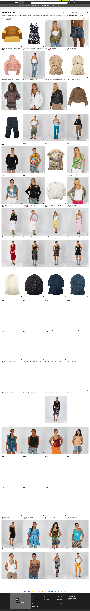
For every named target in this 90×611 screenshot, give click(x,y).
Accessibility (74, 609)
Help (32, 596)
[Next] (87, 12)
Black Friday (57, 600)
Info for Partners (58, 602)
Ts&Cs (71, 609)
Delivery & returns (34, 599)
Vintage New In (63, 12)
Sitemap (33, 603)
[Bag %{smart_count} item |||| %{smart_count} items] (74, 2)
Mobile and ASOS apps (59, 596)
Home (2, 10)
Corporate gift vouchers (59, 599)
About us (45, 596)
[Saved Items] (72, 2)
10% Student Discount (35, 602)
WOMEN (21, 2)
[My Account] (69, 2)
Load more (45, 587)
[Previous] (59, 12)
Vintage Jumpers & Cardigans (81, 12)
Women (6, 10)
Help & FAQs (70, 0)
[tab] (16, 5)
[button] (68, 599)
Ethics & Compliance (35, 606)
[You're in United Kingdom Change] (74, 0)
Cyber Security (46, 602)
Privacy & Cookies (67, 609)
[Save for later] (21, 46)
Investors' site (45, 600)
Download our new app (63, 0)
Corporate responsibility (47, 599)
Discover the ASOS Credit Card (60, 603)
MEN (26, 2)
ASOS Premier (34, 600)
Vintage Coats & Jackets (71, 12)
